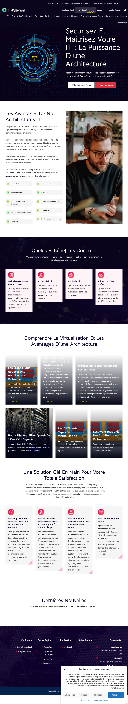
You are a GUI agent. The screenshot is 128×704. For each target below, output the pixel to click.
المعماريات (83, 10)
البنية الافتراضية (68, 10)
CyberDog (39, 16)
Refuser (98, 695)
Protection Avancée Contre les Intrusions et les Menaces (104, 16)
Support (100, 10)
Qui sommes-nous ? (81, 85)
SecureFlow (122, 22)
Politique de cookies (101, 701)
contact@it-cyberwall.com (105, 3)
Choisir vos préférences (76, 695)
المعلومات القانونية (24, 647)
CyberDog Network (24, 16)
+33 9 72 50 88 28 (54, 3)
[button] (65, 669)
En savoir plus (83, 401)
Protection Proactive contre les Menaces (61, 16)
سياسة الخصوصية (86, 701)
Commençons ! (106, 85)
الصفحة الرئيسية (114, 10)
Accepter (116, 695)
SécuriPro (11, 16)
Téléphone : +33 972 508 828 (111, 650)
